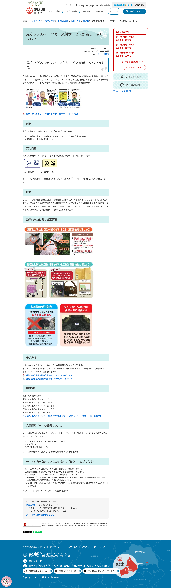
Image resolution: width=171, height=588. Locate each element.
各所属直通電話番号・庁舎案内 (101, 571)
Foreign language (86, 5)
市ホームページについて (78, 547)
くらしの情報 (54, 11)
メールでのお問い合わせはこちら (40, 515)
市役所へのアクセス (67, 571)
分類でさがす (49, 21)
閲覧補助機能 (104, 5)
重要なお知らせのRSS (134, 67)
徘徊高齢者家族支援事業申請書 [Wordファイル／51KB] (50, 379)
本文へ (70, 5)
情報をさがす (134, 11)
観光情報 (86, 11)
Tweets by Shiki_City (122, 91)
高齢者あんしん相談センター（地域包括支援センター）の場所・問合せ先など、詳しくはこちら (63, 416)
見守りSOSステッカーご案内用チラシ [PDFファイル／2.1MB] (52, 114)
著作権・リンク (56, 547)
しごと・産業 (71, 11)
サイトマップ (99, 547)
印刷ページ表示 (102, 54)
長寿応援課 (30, 505)
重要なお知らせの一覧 (134, 62)
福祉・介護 (75, 21)
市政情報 (100, 11)
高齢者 (86, 21)
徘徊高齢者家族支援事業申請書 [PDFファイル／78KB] (49, 375)
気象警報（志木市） (124, 40)
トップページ (35, 21)
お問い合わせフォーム (37, 571)
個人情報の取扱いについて (34, 547)
